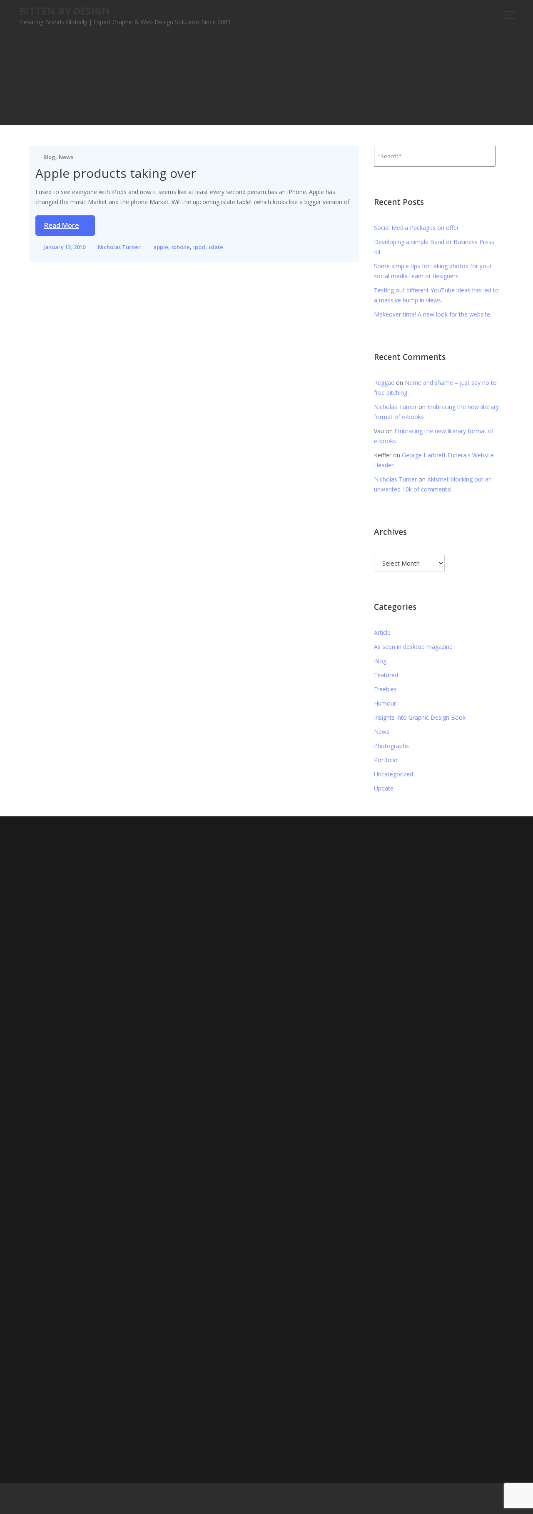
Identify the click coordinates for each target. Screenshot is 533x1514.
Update (384, 788)
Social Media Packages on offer (416, 228)
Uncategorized (393, 774)
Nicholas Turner (119, 247)
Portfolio (386, 760)
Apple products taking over (115, 173)
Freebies (385, 689)
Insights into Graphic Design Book (420, 717)
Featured (386, 675)
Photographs (391, 746)
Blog (49, 157)
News (66, 157)
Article (382, 632)
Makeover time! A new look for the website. (432, 314)
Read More (61, 225)
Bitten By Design (64, 10)
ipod (199, 247)
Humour (385, 703)
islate (216, 247)
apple (160, 247)
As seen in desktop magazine (413, 647)
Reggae (384, 383)
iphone (181, 247)
